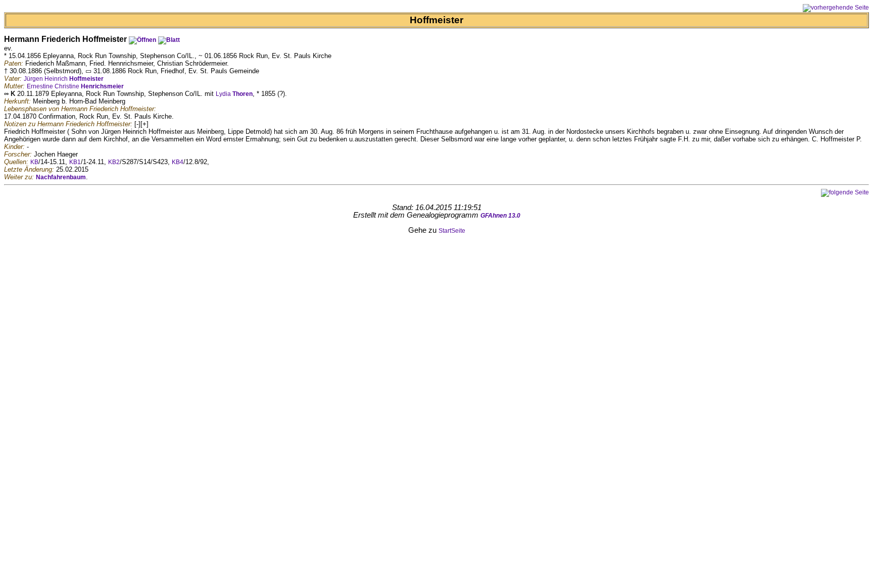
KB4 (177, 162)
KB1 (75, 162)
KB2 (114, 162)
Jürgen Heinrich (64, 78)
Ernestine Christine (75, 86)
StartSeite (452, 230)
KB (34, 162)
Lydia (234, 93)
